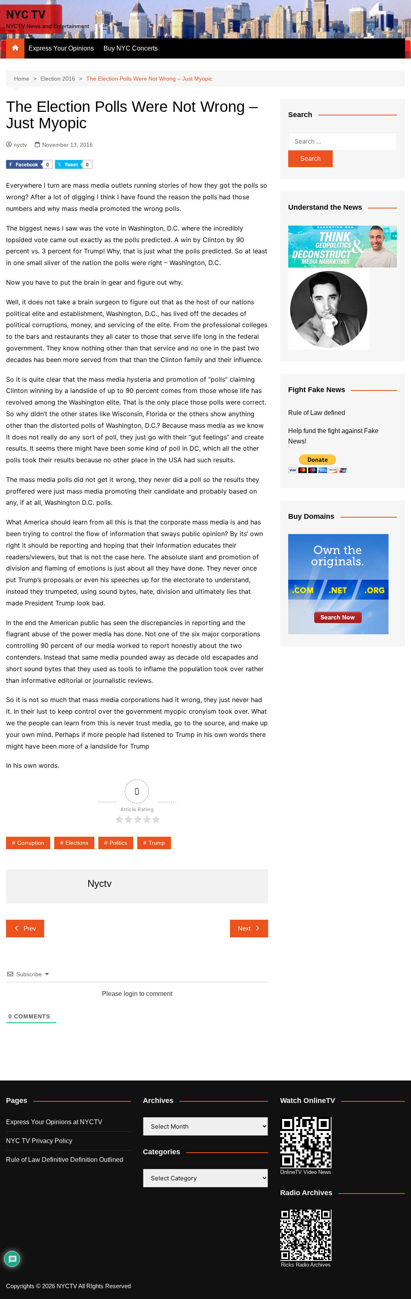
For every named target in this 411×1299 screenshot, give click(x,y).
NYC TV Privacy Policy (39, 1140)
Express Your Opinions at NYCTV (54, 1122)
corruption (30, 843)
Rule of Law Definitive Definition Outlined (64, 1159)
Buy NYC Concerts (131, 48)
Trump (157, 843)
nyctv (20, 145)
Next (244, 928)
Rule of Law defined (316, 412)
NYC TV (25, 14)
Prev (30, 928)
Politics (118, 843)
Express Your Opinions (61, 48)
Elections (76, 843)
